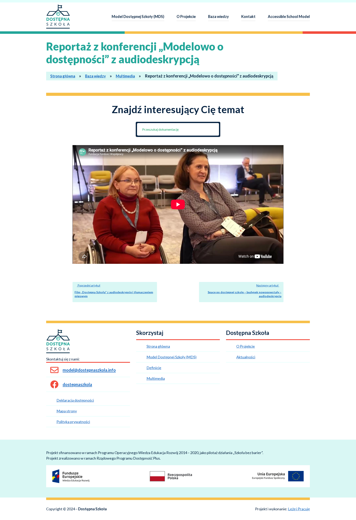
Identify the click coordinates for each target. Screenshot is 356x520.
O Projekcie (186, 16)
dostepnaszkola (77, 384)
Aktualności (245, 357)
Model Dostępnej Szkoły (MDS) (138, 16)
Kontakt (248, 16)
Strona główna (62, 76)
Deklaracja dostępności (75, 400)
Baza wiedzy (218, 16)
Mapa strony (66, 411)
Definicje (153, 367)
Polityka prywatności (73, 421)
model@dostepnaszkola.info (89, 369)
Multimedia (125, 76)
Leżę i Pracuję (299, 509)
